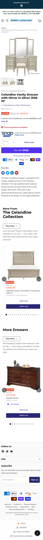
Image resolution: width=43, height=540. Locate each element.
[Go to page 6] (16, 314)
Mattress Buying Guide (17, 509)
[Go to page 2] (8, 314)
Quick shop (24, 301)
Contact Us (17, 504)
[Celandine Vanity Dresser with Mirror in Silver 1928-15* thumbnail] (5, 82)
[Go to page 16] (36, 314)
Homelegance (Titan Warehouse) (17, 105)
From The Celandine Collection (13, 91)
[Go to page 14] (32, 314)
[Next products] (39, 279)
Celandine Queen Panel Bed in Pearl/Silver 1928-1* (23, 292)
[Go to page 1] (6, 314)
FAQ (33, 507)
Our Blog (31, 509)
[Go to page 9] (22, 314)
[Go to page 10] (24, 314)
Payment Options (30, 504)
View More (10, 226)
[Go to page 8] (20, 314)
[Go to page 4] (12, 314)
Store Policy (25, 507)
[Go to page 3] (10, 314)
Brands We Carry (12, 507)
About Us (8, 504)
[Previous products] (4, 279)
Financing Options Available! (15, 127)
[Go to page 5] (14, 314)
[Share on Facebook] (3, 173)
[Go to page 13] (30, 314)
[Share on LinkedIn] (12, 173)
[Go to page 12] (28, 314)
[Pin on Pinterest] (16, 173)
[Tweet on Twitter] (7, 173)
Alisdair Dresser (12, 398)
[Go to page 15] (34, 314)
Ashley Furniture (11, 400)
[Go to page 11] (26, 314)
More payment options (21, 156)
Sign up (34, 479)
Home (3, 28)
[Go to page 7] (18, 314)
